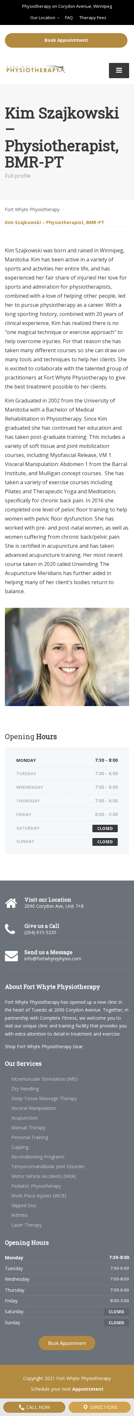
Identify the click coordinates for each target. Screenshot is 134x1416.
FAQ (69, 17)
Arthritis (19, 1215)
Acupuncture (24, 1118)
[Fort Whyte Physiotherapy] (36, 67)
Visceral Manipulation (33, 1108)
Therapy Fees (92, 17)
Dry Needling (25, 1089)
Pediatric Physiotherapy (36, 1186)
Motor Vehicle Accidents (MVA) (43, 1176)
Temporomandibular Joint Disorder (48, 1166)
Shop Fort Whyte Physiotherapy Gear (44, 1046)
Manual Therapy (28, 1127)
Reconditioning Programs (38, 1157)
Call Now (37, 1407)
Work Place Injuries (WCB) (38, 1196)
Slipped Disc (24, 1205)
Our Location (42, 17)
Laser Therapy (26, 1225)
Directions (103, 1407)
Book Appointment (66, 40)
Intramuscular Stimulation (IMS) (44, 1079)
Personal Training (29, 1137)
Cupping (19, 1147)
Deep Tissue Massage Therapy (44, 1098)
